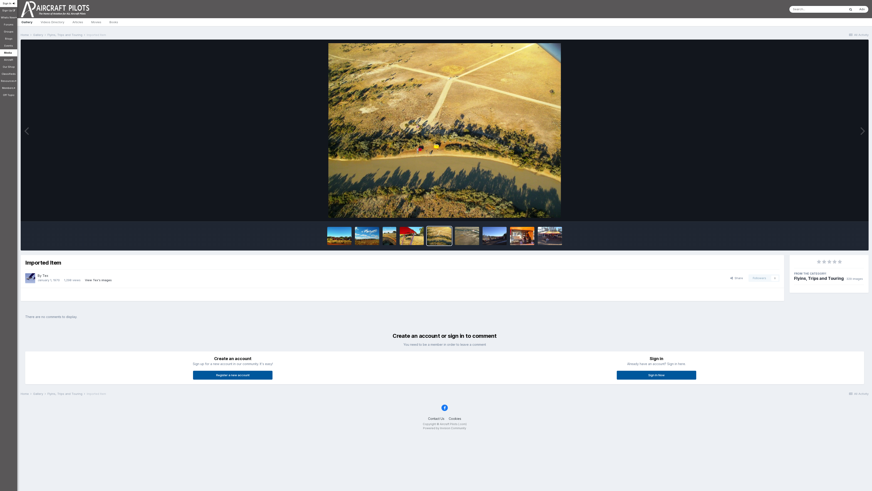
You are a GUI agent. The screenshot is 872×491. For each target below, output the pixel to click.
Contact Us (436, 419)
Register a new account (233, 375)
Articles (77, 22)
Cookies (455, 419)
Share (738, 278)
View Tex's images (98, 280)
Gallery (26, 22)
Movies (96, 22)
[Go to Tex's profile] (30, 278)
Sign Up (7, 10)
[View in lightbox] (444, 130)
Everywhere (832, 9)
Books (113, 22)
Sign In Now (656, 375)
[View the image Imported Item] (339, 236)
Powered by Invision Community (444, 428)
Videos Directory (52, 22)
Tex (45, 276)
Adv (862, 9)
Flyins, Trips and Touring (819, 278)
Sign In (8, 3)
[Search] (851, 9)
